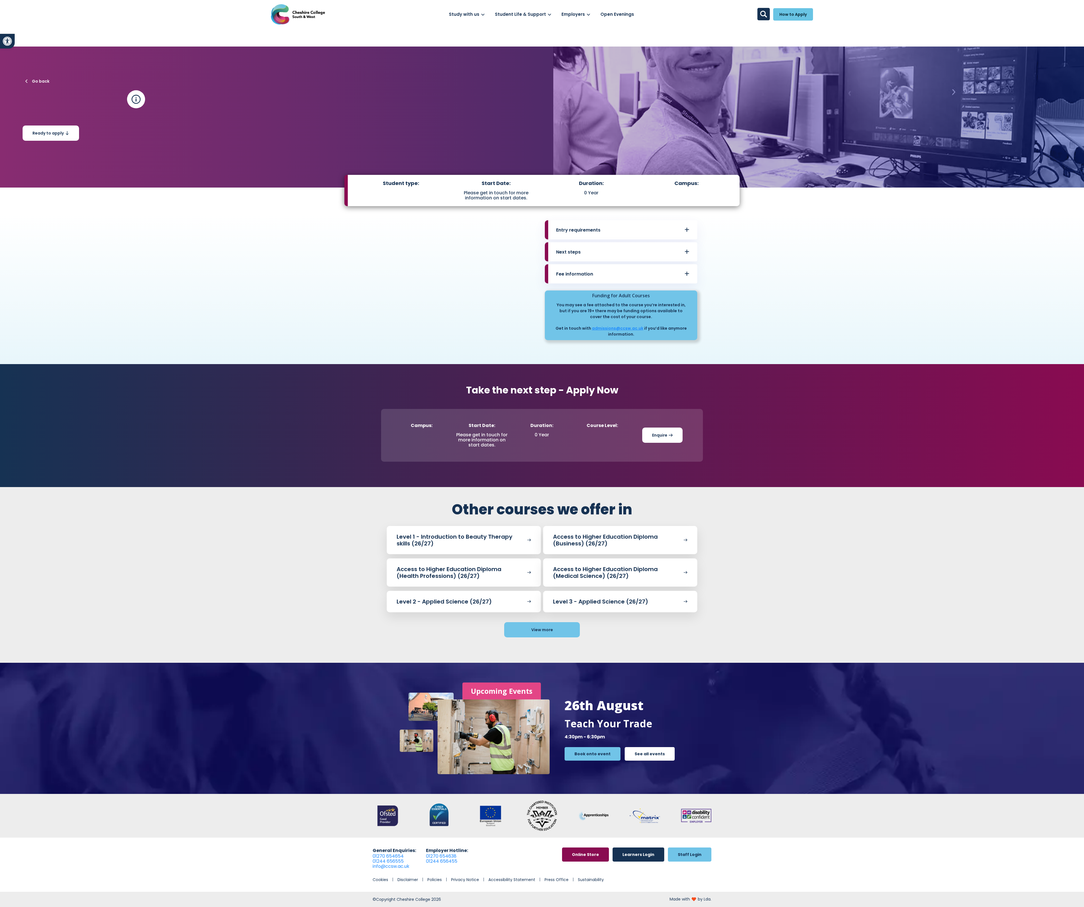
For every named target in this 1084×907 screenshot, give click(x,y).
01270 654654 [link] (388, 856)
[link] (7, 41)
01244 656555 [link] (388, 861)
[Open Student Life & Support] (549, 14)
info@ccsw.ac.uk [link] (391, 866)
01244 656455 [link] (441, 861)
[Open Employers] (588, 14)
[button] (622, 229)
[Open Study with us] (483, 14)
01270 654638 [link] (441, 856)
